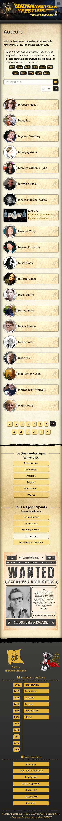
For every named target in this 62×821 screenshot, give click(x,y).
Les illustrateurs (31, 529)
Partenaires (31, 796)
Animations (31, 691)
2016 (20, 67)
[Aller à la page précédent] (16, 423)
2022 (16, 73)
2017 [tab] (16, 736)
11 (14, 431)
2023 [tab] (16, 704)
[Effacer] (50, 82)
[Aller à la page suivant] (40, 431)
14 (34, 431)
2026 (46, 73)
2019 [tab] (16, 723)
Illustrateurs (31, 710)
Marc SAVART (45, 817)
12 (21, 431)
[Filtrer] (55, 82)
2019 (42, 67)
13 (28, 431)
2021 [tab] (16, 717)
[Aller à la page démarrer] (9, 423)
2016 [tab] (16, 743)
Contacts (31, 803)
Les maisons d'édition (31, 542)
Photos (28, 717)
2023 (23, 73)
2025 (39, 73)
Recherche (31, 790)
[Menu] (58, 3)
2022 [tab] (16, 710)
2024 (31, 73)
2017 (27, 67)
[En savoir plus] (46, 660)
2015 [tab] (16, 749)
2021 (50, 67)
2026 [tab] (17, 684)
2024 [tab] (16, 697)
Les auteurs (31, 536)
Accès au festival (31, 783)
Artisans (29, 697)
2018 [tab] (16, 730)
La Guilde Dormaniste (48, 813)
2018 (35, 67)
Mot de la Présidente (31, 770)
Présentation (32, 684)
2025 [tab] (16, 691)
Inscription (31, 777)
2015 (12, 67)
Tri (55, 88)
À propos (31, 764)
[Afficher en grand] (30, 591)
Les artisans (31, 523)
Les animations (31, 517)
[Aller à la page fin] (47, 431)
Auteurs (29, 704)
